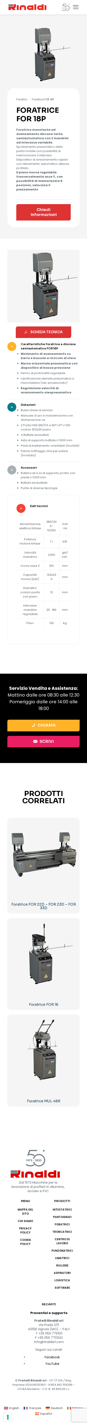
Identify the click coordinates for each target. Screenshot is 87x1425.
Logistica (62, 1280)
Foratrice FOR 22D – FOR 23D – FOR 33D (43, 906)
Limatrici (62, 1258)
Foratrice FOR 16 (43, 1004)
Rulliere (62, 1265)
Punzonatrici (62, 1251)
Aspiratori (62, 1273)
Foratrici (21, 99)
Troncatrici (62, 1232)
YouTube (52, 1363)
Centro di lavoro (62, 1241)
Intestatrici (62, 1209)
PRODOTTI (62, 1201)
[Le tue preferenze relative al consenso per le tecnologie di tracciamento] (8, 1417)
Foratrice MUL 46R (43, 1101)
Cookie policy (25, 1242)
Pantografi (62, 1217)
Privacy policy (25, 1230)
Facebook (52, 1357)
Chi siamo (25, 1221)
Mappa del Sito (25, 1211)
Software (62, 1288)
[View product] (73, 824)
